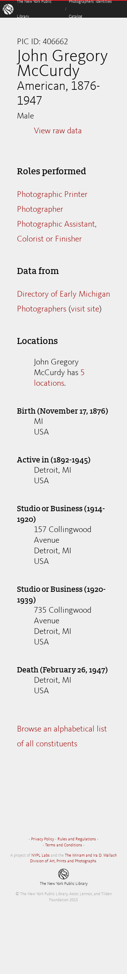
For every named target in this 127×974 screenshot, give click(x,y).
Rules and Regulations (77, 839)
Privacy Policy (42, 839)
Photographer (40, 209)
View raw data (58, 131)
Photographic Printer (52, 195)
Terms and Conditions (63, 845)
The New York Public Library (63, 884)
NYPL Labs (40, 855)
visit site (85, 309)
